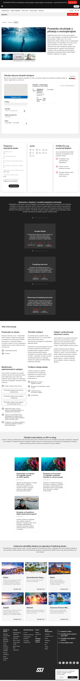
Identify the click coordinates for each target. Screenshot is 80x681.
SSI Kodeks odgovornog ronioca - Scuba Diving (14, 391)
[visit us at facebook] (60, 663)
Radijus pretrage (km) (11, 115)
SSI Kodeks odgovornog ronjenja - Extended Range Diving (14, 403)
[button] (72, 2)
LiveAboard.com (49, 636)
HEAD (46, 648)
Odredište (7, 109)
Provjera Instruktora (6, 653)
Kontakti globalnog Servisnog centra (5, 640)
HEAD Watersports (48, 630)
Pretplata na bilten (66, 631)
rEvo (46, 644)
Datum (6, 121)
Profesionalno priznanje (27, 637)
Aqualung (47, 640)
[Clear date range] (26, 123)
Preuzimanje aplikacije (16, 637)
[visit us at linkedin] (74, 663)
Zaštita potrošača (5, 645)
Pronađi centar (72, 14)
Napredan (4, 22)
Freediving (10, 22)
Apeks (46, 642)
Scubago (47, 634)
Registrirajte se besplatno (17, 633)
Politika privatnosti (38, 633)
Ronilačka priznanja (28, 634)
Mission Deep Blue (16, 646)
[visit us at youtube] (71, 663)
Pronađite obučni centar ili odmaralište (68, 634)
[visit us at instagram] (67, 663)
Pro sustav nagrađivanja (27, 641)
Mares (46, 638)
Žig (36, 636)
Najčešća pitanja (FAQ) (6, 634)
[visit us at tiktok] (78, 663)
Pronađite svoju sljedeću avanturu (68, 639)
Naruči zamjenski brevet (5, 658)
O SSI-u (26, 632)
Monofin (16, 22)
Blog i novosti (16, 640)
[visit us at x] (64, 663)
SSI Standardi (14, 186)
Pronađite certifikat (5, 649)
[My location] (24, 111)
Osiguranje (16, 650)
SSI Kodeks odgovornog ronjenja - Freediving (14, 397)
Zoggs (46, 646)
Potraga (7, 101)
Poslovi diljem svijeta (67, 642)
